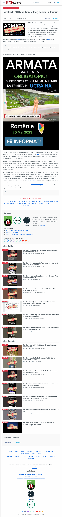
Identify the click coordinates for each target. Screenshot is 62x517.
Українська (31, 458)
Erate (33, 453)
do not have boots (30, 180)
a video (18, 39)
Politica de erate (25, 453)
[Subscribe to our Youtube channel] (23, 240)
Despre (16, 451)
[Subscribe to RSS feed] (29, 240)
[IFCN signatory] (31, 485)
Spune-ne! (42, 225)
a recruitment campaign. (37, 184)
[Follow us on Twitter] (20, 240)
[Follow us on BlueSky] (8, 240)
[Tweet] (58, 2)
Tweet (56, 18)
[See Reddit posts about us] (26, 240)
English (17, 456)
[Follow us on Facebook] (11, 240)
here (48, 39)
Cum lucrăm (39, 451)
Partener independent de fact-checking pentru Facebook (19, 234)
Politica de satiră (49, 451)
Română (38, 456)
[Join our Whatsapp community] (17, 240)
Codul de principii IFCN (27, 451)
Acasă (10, 451)
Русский (45, 456)
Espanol (24, 456)
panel (37, 154)
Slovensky (52, 456)
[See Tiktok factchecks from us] (5, 240)
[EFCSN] (31, 504)
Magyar (31, 456)
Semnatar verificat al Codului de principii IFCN (17, 230)
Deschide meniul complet (4, 2)
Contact (39, 453)
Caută (49, 2)
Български (9, 456)
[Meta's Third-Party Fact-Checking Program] (31, 495)
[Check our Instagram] (14, 240)
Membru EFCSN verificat (11, 232)
